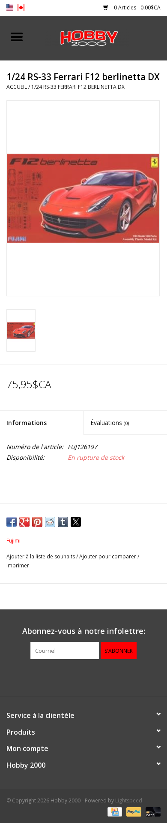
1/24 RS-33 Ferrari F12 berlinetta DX (78, 86)
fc (21, 7)
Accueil (16, 86)
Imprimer (17, 565)
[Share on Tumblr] (63, 522)
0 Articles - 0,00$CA (137, 7)
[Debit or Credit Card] (152, 811)
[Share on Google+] (24, 522)
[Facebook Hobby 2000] (83, 677)
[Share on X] (76, 522)
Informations (26, 423)
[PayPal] (133, 811)
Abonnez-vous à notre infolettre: (83, 631)
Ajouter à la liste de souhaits (41, 556)
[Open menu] (16, 36)
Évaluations (109, 423)
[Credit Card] (113, 811)
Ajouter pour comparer (108, 556)
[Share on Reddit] (50, 522)
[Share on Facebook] (11, 522)
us (9, 7)
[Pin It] (37, 522)
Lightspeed (128, 800)
